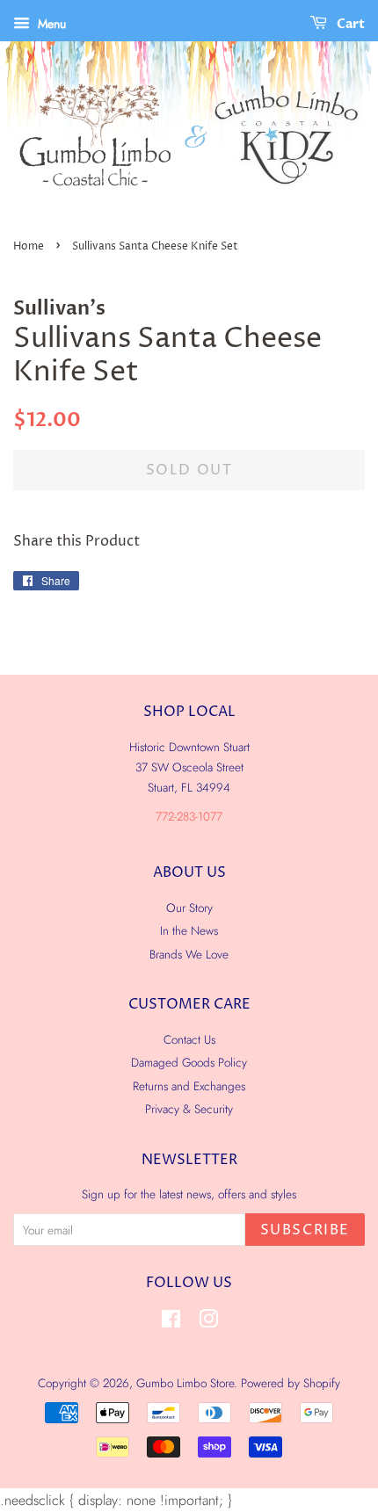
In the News (189, 930)
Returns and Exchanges (189, 1086)
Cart (349, 24)
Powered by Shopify (290, 1383)
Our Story (189, 907)
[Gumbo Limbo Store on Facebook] (171, 1322)
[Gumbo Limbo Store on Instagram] (208, 1322)
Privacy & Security (189, 1109)
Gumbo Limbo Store (185, 1383)
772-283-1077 (189, 816)
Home (28, 246)
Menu (50, 24)
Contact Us (189, 1039)
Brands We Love (189, 954)
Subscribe (305, 1230)
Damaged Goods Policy (189, 1062)
